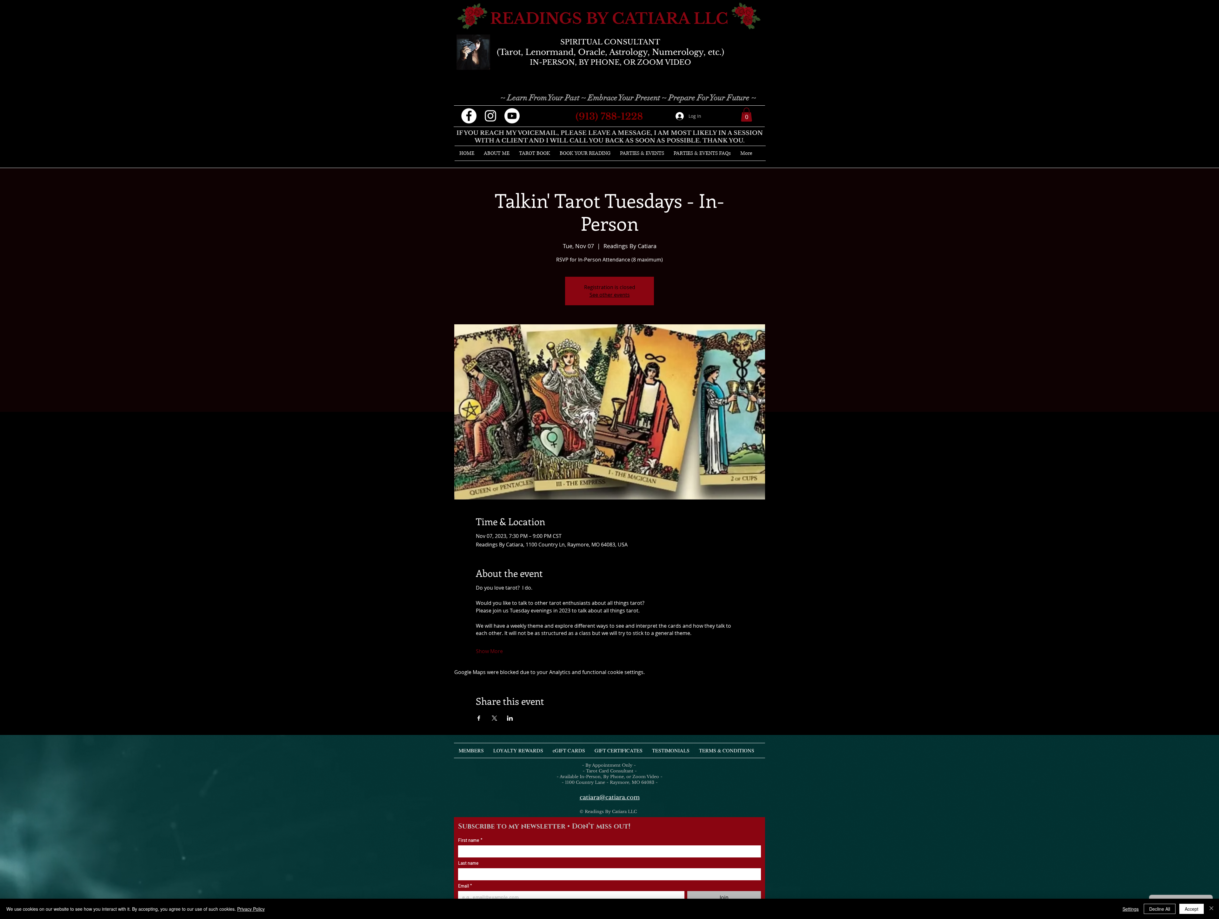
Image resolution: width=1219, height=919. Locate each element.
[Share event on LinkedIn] (510, 718)
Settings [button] (1130, 909)
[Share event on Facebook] (479, 718)
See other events (610, 294)
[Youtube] (512, 115)
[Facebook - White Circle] (468, 115)
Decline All (1159, 909)
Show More (489, 651)
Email (465, 886)
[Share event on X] (494, 718)
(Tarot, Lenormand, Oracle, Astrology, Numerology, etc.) (610, 52)
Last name (468, 863)
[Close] (1211, 909)
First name (470, 840)
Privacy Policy (251, 909)
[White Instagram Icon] (490, 115)
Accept (1191, 909)
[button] (746, 115)
